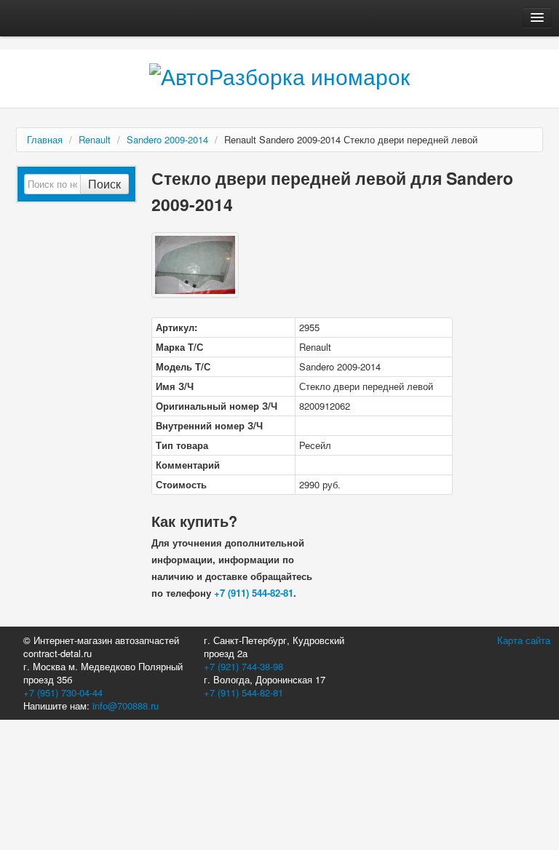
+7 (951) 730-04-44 (63, 692)
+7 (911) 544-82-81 (253, 593)
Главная (45, 139)
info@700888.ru (125, 705)
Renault (95, 139)
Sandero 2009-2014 (167, 139)
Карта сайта (523, 640)
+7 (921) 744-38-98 (243, 666)
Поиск (104, 183)
